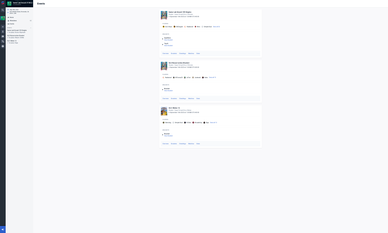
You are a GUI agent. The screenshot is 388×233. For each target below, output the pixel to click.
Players (165, 23)
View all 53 (216, 26)
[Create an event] (3, 27)
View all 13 (213, 122)
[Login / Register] (3, 229)
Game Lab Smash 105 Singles (180, 12)
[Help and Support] (3, 46)
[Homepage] (3, 3)
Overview (166, 53)
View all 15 (212, 77)
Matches (191, 53)
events (9, 27)
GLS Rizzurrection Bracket (179, 63)
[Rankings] (3, 32)
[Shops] (3, 36)
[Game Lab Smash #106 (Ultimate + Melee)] (3, 18)
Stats (198, 53)
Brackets (166, 34)
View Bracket (168, 40)
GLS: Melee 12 (174, 108)
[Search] (3, 10)
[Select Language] (3, 41)
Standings (182, 53)
